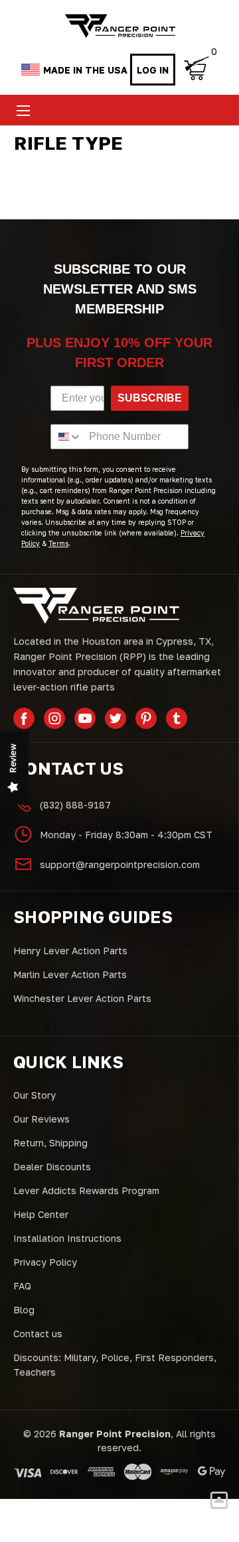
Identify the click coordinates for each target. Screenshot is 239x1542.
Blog (24, 1309)
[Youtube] (85, 718)
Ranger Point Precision (115, 1433)
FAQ (22, 1286)
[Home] (120, 26)
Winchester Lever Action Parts (82, 998)
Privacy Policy (45, 1262)
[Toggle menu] (23, 110)
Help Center (40, 1214)
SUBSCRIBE (150, 398)
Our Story (34, 1095)
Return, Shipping (50, 1142)
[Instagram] (54, 718)
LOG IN (153, 70)
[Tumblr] (176, 718)
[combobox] (66, 437)
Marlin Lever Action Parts (70, 974)
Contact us (37, 1333)
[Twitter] (115, 718)
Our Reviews (41, 1119)
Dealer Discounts (52, 1166)
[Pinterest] (146, 718)
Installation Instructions (67, 1238)
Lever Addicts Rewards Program (86, 1190)
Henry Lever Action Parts (70, 950)
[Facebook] (24, 718)
